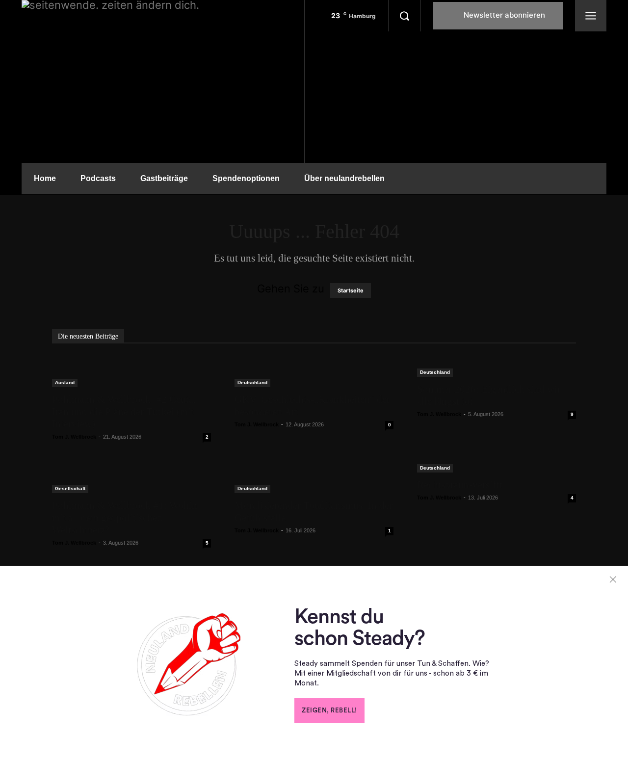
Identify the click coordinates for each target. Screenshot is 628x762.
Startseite (351, 290)
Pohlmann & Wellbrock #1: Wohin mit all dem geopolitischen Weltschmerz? (124, 517)
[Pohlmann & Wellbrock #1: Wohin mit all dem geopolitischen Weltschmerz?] (131, 477)
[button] (404, 15)
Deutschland (252, 382)
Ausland (65, 382)
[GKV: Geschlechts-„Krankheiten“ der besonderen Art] (314, 371)
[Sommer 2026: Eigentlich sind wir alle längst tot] (496, 366)
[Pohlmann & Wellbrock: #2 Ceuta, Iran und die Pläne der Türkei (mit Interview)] (131, 371)
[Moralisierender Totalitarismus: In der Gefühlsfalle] (314, 477)
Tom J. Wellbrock (74, 437)
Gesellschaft (70, 488)
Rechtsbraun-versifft (459, 485)
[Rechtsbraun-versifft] (496, 467)
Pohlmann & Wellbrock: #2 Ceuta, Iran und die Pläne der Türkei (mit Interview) (124, 412)
